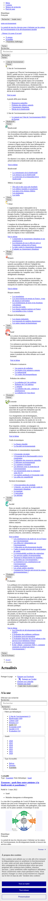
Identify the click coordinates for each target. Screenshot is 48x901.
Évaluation (10, 574)
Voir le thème (13, 165)
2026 (11, 741)
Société (9, 498)
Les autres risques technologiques (24, 323)
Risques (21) (13, 723)
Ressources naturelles (19, 103)
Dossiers (12, 765)
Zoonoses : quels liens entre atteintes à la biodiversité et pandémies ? (20, 783)
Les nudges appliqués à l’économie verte (29, 475)
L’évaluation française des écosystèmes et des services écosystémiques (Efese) (28, 640)
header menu (16, 19)
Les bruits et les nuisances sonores (27, 370)
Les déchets (18, 495)
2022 (11, 749)
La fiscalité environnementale (24, 446)
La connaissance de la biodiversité (25, 173)
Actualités (9, 39)
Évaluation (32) (15, 731)
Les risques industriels (20, 319)
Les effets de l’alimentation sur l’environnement (25, 544)
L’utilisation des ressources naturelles (27, 460)
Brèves (11, 763)
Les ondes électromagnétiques (26, 374)
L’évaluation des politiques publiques (25, 634)
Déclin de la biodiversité (20, 109)
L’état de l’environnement (15, 62)
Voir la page (11, 95)
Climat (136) (13, 721)
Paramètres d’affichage (14, 42)
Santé (8, 325)
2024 (11, 745)
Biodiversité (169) (15, 718)
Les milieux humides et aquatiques (25, 189)
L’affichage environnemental (24, 462)
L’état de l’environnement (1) (20, 716)
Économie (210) (15, 727)
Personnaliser (28, 897)
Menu (8, 3)
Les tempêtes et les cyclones (22, 311)
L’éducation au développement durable (28, 547)
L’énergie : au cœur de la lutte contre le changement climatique (28, 488)
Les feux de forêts (19, 307)
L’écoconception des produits (24, 485)
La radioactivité (20, 372)
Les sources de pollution (24, 368)
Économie (10, 395)
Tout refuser (27, 891)
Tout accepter (28, 884)
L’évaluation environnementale (23, 643)
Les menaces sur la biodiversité (23, 175)
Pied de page (10, 9)
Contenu (9, 5)
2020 (11, 753)
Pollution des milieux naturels (22, 105)
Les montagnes (18, 193)
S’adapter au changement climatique (25, 249)
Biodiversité (10, 121)
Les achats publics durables (24, 568)
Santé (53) (13, 725)
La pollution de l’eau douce (25, 393)
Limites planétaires (20, 566)
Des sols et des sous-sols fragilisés (24, 187)
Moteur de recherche (13, 7)
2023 (11, 747)
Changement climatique (20, 107)
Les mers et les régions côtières (23, 191)
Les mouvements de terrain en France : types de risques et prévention (28, 300)
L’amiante (18, 387)
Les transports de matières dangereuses (26, 321)
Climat (9, 197)
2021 (11, 751)
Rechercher (6, 19)
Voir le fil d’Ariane (8, 655)
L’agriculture (18, 493)
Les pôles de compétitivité (23, 477)
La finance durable (20, 444)
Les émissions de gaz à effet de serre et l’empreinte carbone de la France (26, 244)
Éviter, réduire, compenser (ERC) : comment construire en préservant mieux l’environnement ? (28, 647)
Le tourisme (18, 491)
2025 (11, 743)
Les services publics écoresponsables (27, 555)
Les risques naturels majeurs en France (26, 309)
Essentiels (12, 768)
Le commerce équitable (22, 464)
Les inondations (18, 296)
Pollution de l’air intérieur (24, 384)
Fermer (4, 46)
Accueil (8, 660)
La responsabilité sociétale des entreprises (29, 553)
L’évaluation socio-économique (23, 636)
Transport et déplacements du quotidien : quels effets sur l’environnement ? (28, 559)
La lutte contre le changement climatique (27, 247)
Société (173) (14, 729)
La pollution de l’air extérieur (25, 382)
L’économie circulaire (22, 454)
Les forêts (16, 195)
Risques (9, 251)
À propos (9, 37)
